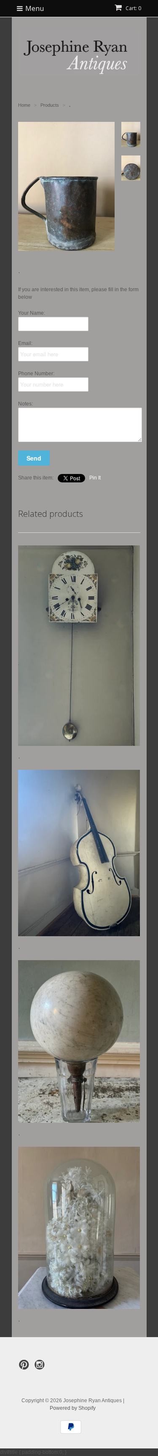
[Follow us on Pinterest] (25, 1367)
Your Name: (31, 313)
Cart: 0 (132, 8)
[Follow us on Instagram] (41, 1367)
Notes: (25, 404)
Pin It (95, 478)
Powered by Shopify (73, 1408)
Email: (25, 343)
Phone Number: (36, 374)
